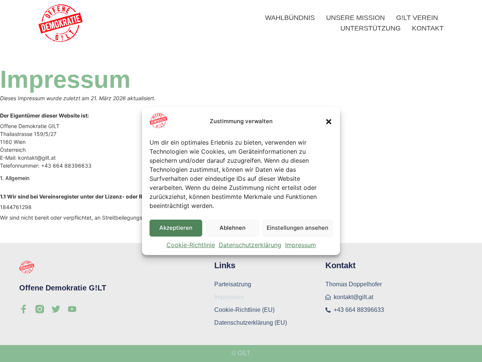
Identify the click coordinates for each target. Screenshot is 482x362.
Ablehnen (233, 227)
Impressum (300, 245)
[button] (329, 121)
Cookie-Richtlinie (190, 245)
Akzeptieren (175, 227)
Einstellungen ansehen (297, 227)
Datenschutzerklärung (250, 245)
